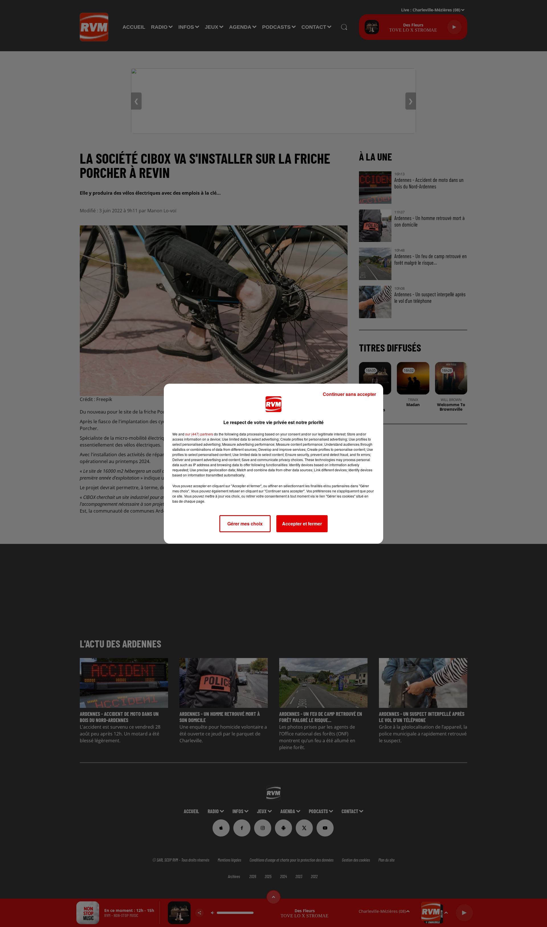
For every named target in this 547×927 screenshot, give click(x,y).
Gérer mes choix (245, 523)
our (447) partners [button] (199, 433)
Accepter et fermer (302, 523)
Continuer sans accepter (349, 394)
